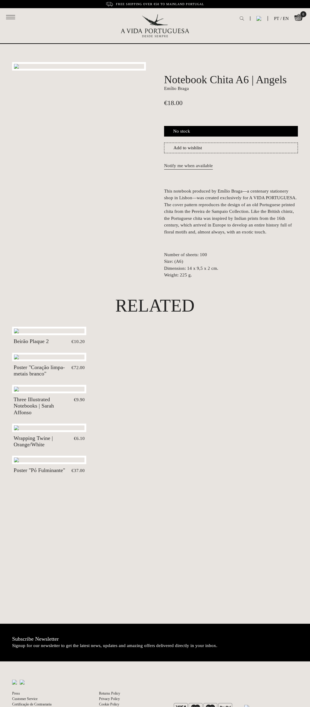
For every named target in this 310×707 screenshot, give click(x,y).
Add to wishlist (187, 147)
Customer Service (25, 699)
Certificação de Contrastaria (31, 704)
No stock (181, 131)
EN (286, 18)
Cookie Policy (109, 704)
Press (16, 693)
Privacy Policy (109, 699)
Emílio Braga (176, 88)
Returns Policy (109, 693)
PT (276, 18)
